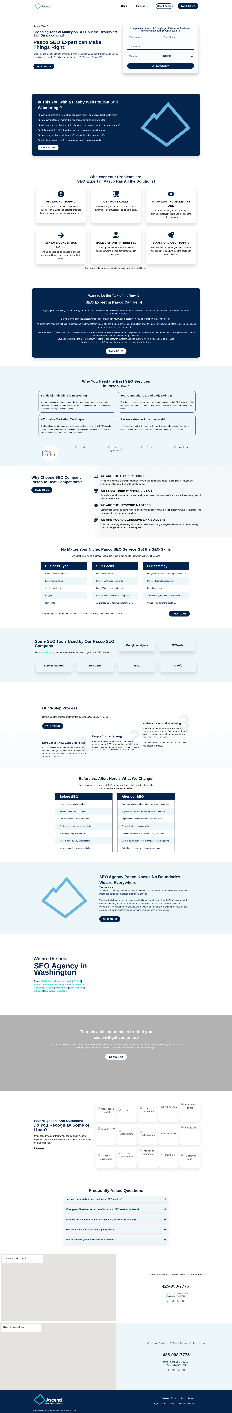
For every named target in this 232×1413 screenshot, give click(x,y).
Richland (80, 984)
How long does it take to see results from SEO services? (94, 1199)
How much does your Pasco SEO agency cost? (90, 1229)
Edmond (38, 991)
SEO (43, 26)
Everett (37, 984)
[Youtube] (183, 1301)
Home (124, 6)
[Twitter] (173, 1301)
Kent (71, 988)
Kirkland (48, 988)
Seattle (58, 984)
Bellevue (38, 988)
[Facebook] (167, 1301)
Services (140, 6)
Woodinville (62, 988)
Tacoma (80, 988)
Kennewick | (69, 984)
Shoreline (62, 991)
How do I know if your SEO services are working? (91, 1240)
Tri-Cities (46, 981)
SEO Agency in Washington (60, 969)
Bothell (77, 981)
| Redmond (47, 984)
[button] (116, 1199)
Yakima (56, 981)
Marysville (67, 981)
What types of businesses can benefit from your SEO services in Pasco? (102, 1209)
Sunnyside (49, 991)
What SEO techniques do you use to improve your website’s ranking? (101, 1219)
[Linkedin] (178, 1301)
